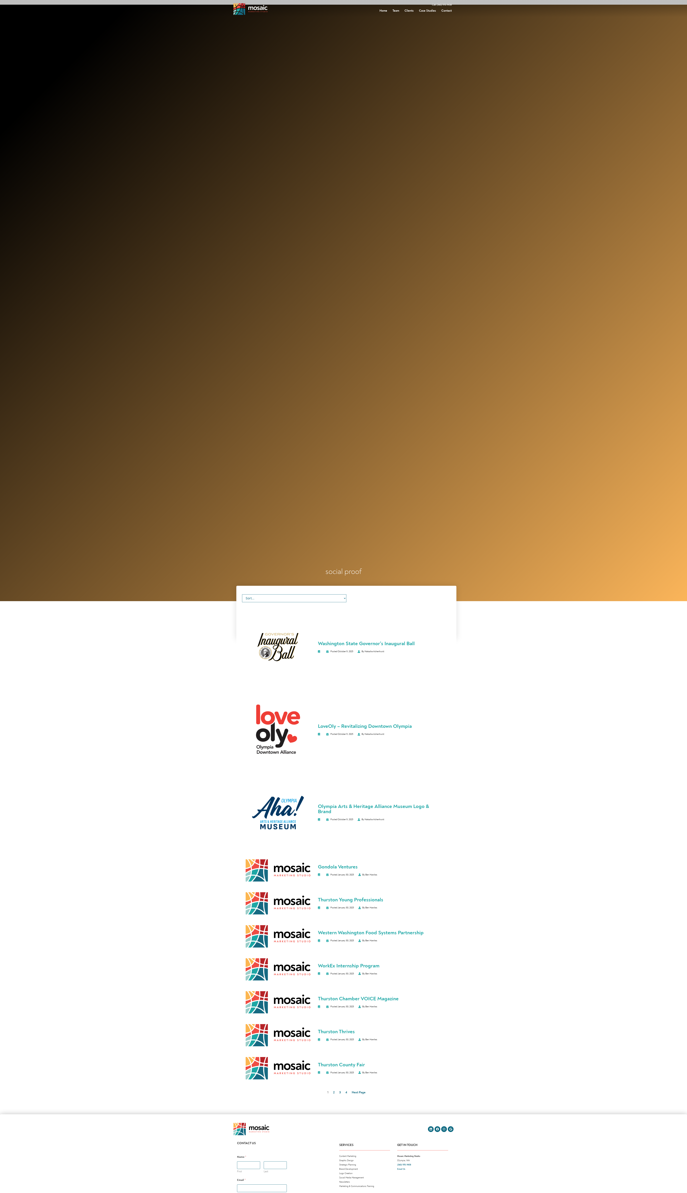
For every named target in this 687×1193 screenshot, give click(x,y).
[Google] (451, 1129)
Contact (446, 11)
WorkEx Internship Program (348, 966)
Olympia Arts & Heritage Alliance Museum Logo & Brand (373, 809)
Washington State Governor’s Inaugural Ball (366, 643)
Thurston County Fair (341, 1064)
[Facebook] (437, 1129)
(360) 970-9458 (404, 1164)
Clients (409, 11)
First (239, 1171)
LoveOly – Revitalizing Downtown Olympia (365, 726)
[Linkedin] (431, 1129)
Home (383, 11)
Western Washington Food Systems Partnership (371, 932)
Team (396, 11)
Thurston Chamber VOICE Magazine (358, 998)
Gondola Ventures (338, 867)
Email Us (401, 1169)
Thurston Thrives (336, 1031)
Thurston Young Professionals (350, 900)
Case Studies (427, 11)
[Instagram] (444, 1129)
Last (266, 1171)
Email (241, 1180)
